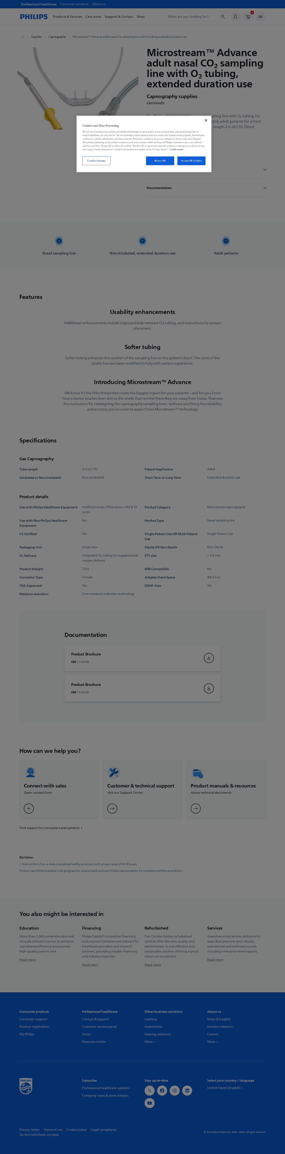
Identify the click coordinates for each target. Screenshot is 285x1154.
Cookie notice (176, 149)
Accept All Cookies (191, 160)
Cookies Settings (96, 160)
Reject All (160, 160)
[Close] (206, 120)
